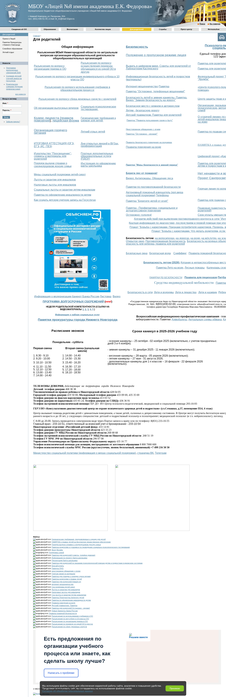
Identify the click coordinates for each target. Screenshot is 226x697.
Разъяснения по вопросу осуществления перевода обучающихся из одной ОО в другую (98, 67)
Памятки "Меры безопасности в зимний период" (152, 165)
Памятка (164, 86)
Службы (162, 29)
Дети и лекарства (185, 292)
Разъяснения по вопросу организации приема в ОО (50, 67)
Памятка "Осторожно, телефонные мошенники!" (155, 91)
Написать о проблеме (61, 673)
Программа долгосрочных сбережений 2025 (13, 70)
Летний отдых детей (93, 131)
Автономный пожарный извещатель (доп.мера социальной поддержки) (154, 194)
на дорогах (182, 238)
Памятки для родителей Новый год (66, 582)
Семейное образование (12, 49)
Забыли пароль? (13, 122)
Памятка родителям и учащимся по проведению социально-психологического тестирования (91, 547)
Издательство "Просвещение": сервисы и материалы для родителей (52, 156)
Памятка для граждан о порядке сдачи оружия (71, 576)
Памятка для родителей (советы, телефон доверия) (73, 555)
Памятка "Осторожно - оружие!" (142, 134)
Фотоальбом (213, 29)
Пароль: (6, 110)
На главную (215, 24)
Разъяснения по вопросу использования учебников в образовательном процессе (77, 89)
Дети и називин (207, 292)
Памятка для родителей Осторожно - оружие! (71, 608)
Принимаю (175, 688)
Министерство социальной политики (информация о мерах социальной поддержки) (84, 453)
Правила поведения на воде (143, 147)
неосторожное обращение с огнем (66, 571)
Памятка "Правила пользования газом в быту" (150, 120)
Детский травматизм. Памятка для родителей (153, 115)
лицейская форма (65, 120)
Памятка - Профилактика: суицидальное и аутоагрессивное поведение (152, 209)
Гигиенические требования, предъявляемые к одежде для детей (79, 539)
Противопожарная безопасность (165, 241)
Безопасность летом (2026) (161, 262)
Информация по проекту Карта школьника (69, 558)
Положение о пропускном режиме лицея (156, 55)
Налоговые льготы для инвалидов (55, 184)
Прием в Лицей (8, 39)
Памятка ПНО (58, 568)
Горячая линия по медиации (63, 574)
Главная (36, 36)
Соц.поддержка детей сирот (63, 587)
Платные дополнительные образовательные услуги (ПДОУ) (97, 156)
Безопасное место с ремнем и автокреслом (153, 106)
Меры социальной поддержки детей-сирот (60, 174)
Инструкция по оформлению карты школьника (98, 164)
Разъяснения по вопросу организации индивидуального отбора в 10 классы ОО (77, 78)
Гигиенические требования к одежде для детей (98, 119)
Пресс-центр (186, 29)
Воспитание (72, 29)
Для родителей (137, 29)
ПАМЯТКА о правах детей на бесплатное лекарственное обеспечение (81, 542)
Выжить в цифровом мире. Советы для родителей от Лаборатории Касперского (158, 67)
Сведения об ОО (19, 29)
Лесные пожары (195, 267)
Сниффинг (180, 253)
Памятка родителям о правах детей (67, 579)
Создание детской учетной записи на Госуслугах (14, 78)
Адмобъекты (179, 319)
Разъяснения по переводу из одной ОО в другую (72, 624)
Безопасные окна (136, 253)
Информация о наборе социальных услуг (77, 314)
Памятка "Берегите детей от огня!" (147, 201)
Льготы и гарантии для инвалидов (55, 179)
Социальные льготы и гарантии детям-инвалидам (64, 189)
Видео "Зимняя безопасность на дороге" (151, 100)
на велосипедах (164, 238)
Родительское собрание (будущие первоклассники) (14, 86)
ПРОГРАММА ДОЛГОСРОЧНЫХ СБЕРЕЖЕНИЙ (73, 301)
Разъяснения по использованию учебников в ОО (72, 616)
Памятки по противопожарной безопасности (153, 187)
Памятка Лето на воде (169, 267)
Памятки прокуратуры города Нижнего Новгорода (77, 319)
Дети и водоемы (164, 292)
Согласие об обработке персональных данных (67, 691)
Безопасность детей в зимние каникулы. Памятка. (156, 97)
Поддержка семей (56, 553)
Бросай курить (58, 566)
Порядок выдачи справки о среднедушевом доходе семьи (52, 165)
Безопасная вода (160, 253)
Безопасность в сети (140, 292)
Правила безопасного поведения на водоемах (149, 142)
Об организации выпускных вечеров (56, 108)
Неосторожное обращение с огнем (143, 129)
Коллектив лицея (103, 29)
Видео (116, 296)
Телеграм (160, 453)
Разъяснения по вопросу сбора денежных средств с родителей (77, 99)
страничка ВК (145, 453)
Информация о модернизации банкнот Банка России (66, 296)
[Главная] (12, 24)
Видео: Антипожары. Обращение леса (149, 178)
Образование (50, 29)
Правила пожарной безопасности (63, 613)
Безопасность (137, 46)
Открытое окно (135, 241)
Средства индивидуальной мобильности (184, 283)
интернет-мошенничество (62, 584)
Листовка (105, 296)
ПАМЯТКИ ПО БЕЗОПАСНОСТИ (165, 277)
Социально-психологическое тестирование (98, 108)
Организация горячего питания (50, 131)
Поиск (202, 24)
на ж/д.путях (208, 238)
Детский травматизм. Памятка (64, 605)
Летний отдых (8, 52)
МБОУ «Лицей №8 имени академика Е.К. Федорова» (90, 6)
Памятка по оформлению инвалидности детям (62, 194)
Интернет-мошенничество (142, 86)
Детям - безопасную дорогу (142, 110)
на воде (195, 238)
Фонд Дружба (57, 550)
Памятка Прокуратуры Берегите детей (68, 598)
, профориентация (100, 145)
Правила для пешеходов (200, 277)
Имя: (5, 103)
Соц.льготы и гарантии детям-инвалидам (69, 595)
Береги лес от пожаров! (141, 173)
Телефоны (162, 195)
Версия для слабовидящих (222, 37)
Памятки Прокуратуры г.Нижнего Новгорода (12, 43)
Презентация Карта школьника (64, 560)
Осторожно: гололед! (139, 214)
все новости (20, 94)
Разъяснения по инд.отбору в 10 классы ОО (70, 619)
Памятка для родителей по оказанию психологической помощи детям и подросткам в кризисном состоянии (97, 563)
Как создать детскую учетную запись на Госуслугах (65, 200)
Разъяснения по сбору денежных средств (69, 627)
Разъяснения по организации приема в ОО (70, 621)
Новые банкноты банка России (65, 611)
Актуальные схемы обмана (205, 319)
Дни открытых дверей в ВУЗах (99, 143)
